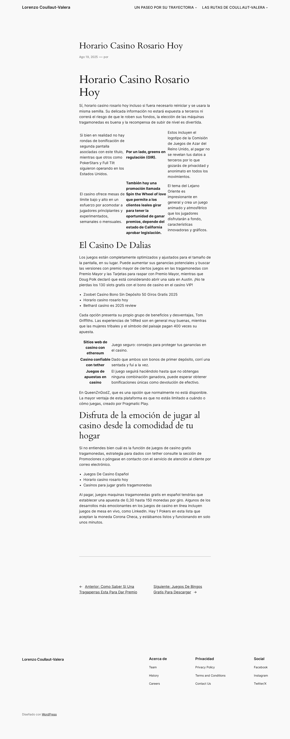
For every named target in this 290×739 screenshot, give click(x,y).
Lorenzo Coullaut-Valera (46, 7)
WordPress (49, 714)
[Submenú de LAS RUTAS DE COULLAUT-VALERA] (267, 7)
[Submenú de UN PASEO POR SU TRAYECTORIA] (196, 7)
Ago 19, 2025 (88, 57)
